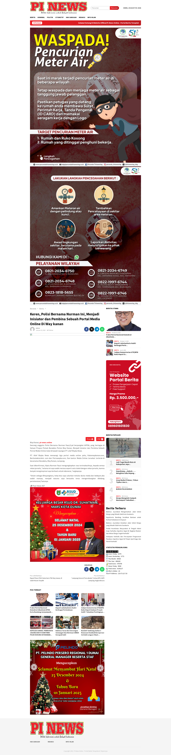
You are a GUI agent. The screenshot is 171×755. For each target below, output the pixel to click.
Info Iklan (70, 742)
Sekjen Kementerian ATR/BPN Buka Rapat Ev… (126, 353)
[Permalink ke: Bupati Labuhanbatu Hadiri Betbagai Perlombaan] (67, 599)
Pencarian (114, 8)
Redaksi (51, 742)
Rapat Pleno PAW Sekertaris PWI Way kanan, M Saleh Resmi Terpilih (46, 578)
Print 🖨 (90, 439)
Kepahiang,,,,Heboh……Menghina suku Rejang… (126, 472)
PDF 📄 (100, 439)
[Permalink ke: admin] (32, 329)
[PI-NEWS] (59, 8)
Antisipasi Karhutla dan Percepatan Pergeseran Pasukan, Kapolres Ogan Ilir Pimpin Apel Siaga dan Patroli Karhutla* (123, 539)
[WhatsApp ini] (102, 329)
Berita (108, 333)
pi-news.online (46, 442)
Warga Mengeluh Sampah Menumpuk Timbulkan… (126, 499)
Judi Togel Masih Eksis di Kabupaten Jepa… (126, 463)
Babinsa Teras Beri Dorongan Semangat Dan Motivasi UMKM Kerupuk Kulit (67, 633)
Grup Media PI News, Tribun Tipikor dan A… (127, 481)
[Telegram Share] (97, 329)
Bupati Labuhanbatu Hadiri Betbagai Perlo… (125, 344)
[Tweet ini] (91, 329)
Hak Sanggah (35, 742)
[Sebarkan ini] (86, 329)
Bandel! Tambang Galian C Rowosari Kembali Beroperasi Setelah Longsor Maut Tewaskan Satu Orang (92, 633)
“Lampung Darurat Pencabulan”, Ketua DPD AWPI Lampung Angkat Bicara (87, 578)
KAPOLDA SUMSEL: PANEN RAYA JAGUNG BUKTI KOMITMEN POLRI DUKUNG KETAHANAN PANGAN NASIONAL (41, 633)
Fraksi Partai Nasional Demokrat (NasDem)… (119, 336)
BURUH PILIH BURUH (124, 489)
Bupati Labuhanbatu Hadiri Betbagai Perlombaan (66, 609)
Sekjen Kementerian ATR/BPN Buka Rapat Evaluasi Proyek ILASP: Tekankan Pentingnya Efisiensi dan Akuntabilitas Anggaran (92, 610)
